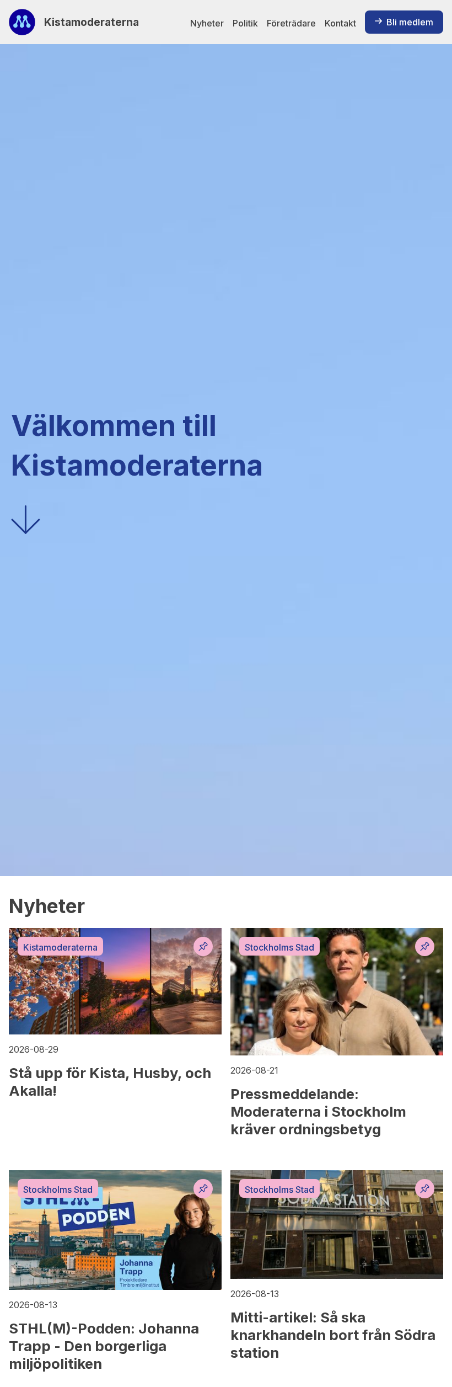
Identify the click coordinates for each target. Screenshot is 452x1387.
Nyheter (207, 23)
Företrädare (291, 23)
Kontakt (340, 23)
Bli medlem (409, 22)
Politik (245, 23)
